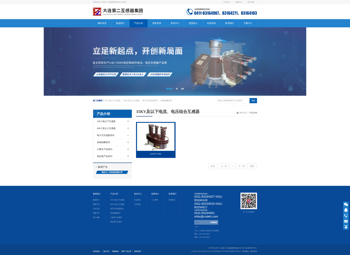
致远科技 (253, 251)
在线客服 (213, 222)
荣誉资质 (156, 23)
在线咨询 (211, 23)
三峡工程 (106, 251)
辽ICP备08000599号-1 (249, 248)
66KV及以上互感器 (131, 101)
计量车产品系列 (104, 149)
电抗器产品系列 (104, 156)
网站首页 (102, 23)
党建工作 (238, 2)
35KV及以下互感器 (112, 101)
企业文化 (226, 2)
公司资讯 (137, 204)
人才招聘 (154, 200)
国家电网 (137, 251)
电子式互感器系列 (150, 101)
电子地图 (251, 2)
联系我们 (229, 23)
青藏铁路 (115, 251)
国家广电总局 (126, 251)
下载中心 (247, 23)
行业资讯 (137, 200)
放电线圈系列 (166, 101)
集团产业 (96, 204)
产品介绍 (138, 23)
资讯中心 (175, 23)
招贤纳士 (193, 23)
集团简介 (120, 23)
